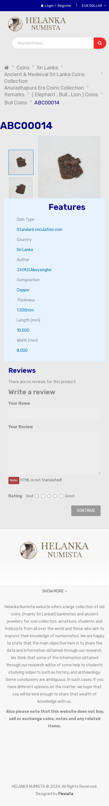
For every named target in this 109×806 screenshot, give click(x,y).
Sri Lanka (47, 68)
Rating (15, 496)
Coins (22, 68)
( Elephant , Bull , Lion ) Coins (65, 95)
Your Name (19, 403)
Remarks (14, 95)
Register (65, 6)
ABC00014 (47, 103)
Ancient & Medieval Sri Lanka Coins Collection (44, 77)
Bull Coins (15, 103)
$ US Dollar (93, 6)
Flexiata (65, 793)
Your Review (20, 427)
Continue (86, 510)
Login (49, 6)
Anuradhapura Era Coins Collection (44, 88)
